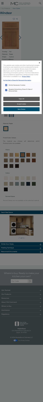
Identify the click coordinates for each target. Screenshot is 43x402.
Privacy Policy (26, 76)
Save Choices (21, 109)
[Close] (39, 63)
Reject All (21, 98)
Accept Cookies (21, 104)
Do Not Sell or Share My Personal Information (17, 80)
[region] (21, 87)
